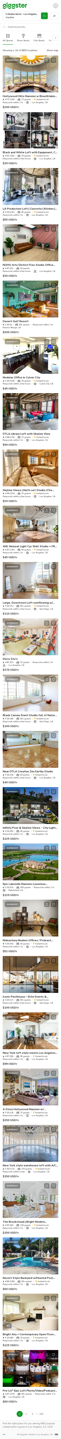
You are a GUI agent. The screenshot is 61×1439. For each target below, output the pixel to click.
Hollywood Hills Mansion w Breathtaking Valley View (30, 96)
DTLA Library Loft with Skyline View (26, 434)
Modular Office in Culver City (21, 377)
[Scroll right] (55, 38)
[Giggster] (15, 5)
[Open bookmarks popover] (53, 60)
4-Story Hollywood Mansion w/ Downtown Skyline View (23, 1109)
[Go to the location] (30, 74)
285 (41, 1414)
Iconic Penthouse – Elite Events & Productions (24, 997)
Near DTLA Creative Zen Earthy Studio (28, 771)
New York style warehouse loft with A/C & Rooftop (29, 1165)
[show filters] (54, 16)
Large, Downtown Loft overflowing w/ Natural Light (28, 603)
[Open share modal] (46, 60)
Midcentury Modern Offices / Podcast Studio (27, 940)
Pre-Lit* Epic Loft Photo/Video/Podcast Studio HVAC (29, 1391)
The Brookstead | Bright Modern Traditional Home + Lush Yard (24, 1222)
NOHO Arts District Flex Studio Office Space (28, 265)
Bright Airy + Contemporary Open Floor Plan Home (28, 1334)
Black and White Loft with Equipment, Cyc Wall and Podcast (30, 152)
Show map (52, 50)
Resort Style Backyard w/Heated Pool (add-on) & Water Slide (28, 1278)
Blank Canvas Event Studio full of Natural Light (30, 715)
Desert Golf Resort (15, 321)
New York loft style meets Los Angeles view (29, 1053)
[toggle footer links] (4, 1434)
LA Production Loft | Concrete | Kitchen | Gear (29, 209)
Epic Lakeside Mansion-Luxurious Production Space (24, 884)
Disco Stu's (10, 659)
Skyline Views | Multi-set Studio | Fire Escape (27, 490)
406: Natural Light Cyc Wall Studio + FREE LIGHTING (30, 546)
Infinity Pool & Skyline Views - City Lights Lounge (30, 828)
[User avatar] (55, 5)
